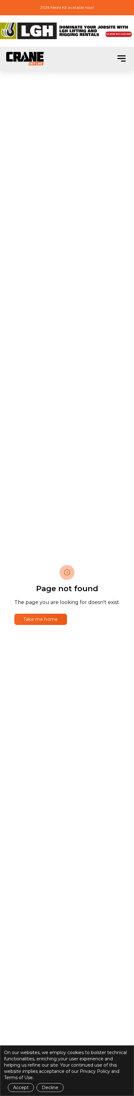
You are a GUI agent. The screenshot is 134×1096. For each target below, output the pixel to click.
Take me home (40, 619)
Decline (50, 1087)
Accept (21, 1087)
